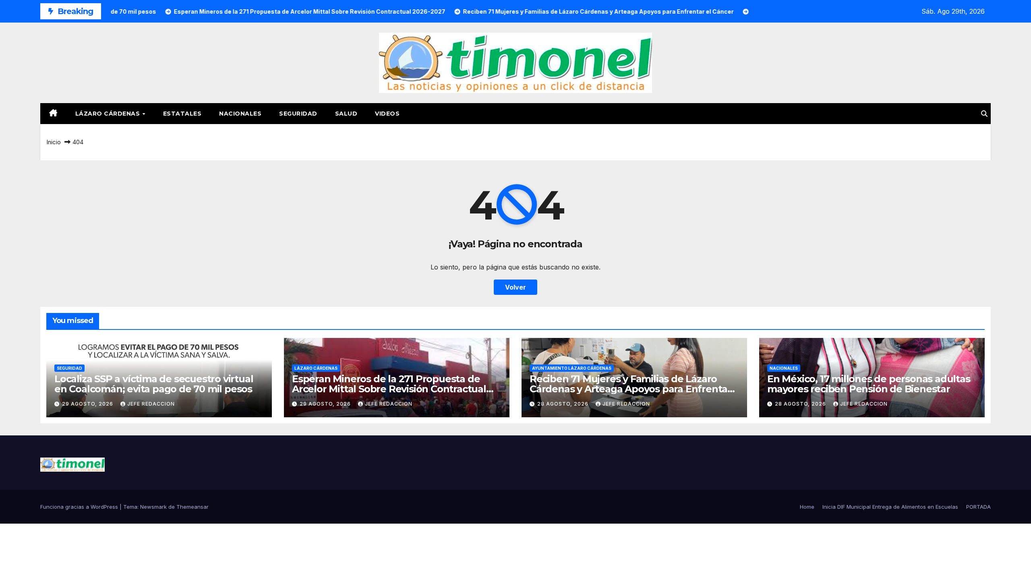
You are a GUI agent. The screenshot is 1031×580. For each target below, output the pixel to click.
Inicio (53, 142)
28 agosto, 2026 (563, 404)
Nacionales (240, 113)
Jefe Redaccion (151, 404)
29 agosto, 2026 (88, 404)
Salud (346, 113)
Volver (515, 287)
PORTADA (978, 506)
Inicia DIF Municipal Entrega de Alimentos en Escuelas (890, 506)
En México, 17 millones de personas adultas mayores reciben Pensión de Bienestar (868, 384)
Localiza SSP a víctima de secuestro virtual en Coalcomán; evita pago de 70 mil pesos (153, 384)
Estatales (182, 113)
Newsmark (153, 506)
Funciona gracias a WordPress (80, 506)
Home (807, 506)
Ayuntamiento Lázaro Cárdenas (571, 368)
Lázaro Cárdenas (108, 113)
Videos (387, 113)
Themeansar (192, 506)
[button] (984, 114)
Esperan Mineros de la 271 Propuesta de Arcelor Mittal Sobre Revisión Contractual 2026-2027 (389, 389)
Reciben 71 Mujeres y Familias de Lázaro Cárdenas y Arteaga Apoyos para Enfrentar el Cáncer (630, 389)
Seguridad (298, 113)
